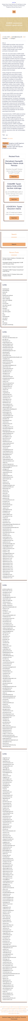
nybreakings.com (7, 956)
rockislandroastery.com (8, 986)
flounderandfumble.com (8, 892)
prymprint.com (6, 501)
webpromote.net (7, 680)
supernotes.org (6, 483)
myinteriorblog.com (7, 934)
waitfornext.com (7, 908)
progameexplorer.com (8, 985)
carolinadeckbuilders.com (9, 629)
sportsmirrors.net (7, 438)
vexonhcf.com (6, 613)
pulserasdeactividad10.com (9, 727)
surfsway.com (6, 824)
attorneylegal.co (7, 446)
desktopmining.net (7, 730)
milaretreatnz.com (7, 646)
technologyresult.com (8, 811)
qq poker (7, 1011)
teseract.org (5, 923)
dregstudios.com (7, 654)
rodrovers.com (6, 834)
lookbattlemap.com (7, 386)
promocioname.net (7, 664)
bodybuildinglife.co (7, 467)
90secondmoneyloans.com (9, 831)
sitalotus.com (6, 482)
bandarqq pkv (6, 289)
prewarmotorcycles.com (8, 618)
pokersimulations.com (8, 858)
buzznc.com (5, 977)
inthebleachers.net (7, 732)
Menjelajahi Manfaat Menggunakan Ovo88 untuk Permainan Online (13, 263)
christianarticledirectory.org (9, 745)
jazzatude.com (6, 639)
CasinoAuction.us (7, 707)
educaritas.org (6, 784)
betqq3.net (5, 704)
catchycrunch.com (7, 775)
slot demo (5, 318)
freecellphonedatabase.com (9, 365)
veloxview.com (6, 573)
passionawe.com (7, 522)
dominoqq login (15, 1007)
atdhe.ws (5, 693)
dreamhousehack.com (8, 964)
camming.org (6, 767)
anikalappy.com (6, 884)
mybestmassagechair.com (9, 698)
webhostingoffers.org (8, 813)
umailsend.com (6, 380)
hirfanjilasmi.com (6, 511)
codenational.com (7, 983)
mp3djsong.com (6, 595)
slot (7, 135)
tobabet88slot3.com (8, 547)
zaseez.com (5, 774)
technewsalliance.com (8, 899)
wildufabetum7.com (7, 577)
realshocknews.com (7, 472)
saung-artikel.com (7, 401)
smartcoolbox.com (7, 537)
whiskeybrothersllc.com (8, 576)
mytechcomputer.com (8, 994)
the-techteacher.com (8, 965)
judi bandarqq (6, 290)
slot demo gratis (7, 311)
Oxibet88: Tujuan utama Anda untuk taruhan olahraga (14, 186)
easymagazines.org (7, 509)
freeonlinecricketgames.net (9, 667)
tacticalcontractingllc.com (9, 543)
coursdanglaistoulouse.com (9, 597)
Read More (14, 176)
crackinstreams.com (7, 847)
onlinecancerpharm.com (8, 461)
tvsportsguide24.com (8, 451)
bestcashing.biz (6, 668)
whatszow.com (6, 814)
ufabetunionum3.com (8, 870)
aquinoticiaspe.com (7, 407)
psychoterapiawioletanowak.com (11, 527)
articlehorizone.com (7, 840)
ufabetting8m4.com (7, 868)
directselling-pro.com (8, 988)
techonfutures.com (7, 943)
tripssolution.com (7, 836)
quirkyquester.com (7, 530)
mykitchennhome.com (8, 711)
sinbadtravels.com (7, 371)
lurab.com (5, 991)
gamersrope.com (7, 367)
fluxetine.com (6, 701)
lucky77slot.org (6, 456)
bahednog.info (6, 352)
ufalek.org (5, 462)
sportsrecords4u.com (8, 865)
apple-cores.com (7, 725)
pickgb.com (5, 474)
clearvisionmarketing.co (8, 910)
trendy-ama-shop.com (8, 925)
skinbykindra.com (7, 980)
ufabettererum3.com (8, 555)
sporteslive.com (6, 430)
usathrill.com (6, 949)
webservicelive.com (7, 999)
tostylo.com (5, 391)
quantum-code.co (7, 912)
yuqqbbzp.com (6, 842)
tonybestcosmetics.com (8, 975)
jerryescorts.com (7, 444)
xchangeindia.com (7, 960)
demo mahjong (6, 298)
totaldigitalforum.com (8, 970)
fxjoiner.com (5, 978)
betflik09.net (6, 787)
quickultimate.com (7, 529)
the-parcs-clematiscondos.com (10, 337)
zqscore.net (5, 490)
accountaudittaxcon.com (8, 500)
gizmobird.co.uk (6, 594)
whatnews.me (6, 913)
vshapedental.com (7, 951)
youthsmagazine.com (8, 417)
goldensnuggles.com (8, 384)
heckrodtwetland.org (8, 694)
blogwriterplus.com (7, 342)
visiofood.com (6, 928)
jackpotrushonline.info (8, 362)
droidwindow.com (7, 930)
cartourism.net (6, 723)
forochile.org (6, 659)
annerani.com (6, 638)
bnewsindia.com (6, 936)
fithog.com (5, 685)
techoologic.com (7, 944)
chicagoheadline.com (8, 766)
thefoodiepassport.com (8, 714)
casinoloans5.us (6, 706)
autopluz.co (5, 610)
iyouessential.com (7, 803)
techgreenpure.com (7, 819)
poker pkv (5, 292)
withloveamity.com (7, 805)
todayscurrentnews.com (8, 548)
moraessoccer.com (7, 657)
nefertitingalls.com (7, 779)
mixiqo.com (5, 517)
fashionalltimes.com (7, 969)
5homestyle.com (7, 746)
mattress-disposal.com (8, 464)
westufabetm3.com (7, 574)
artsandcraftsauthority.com (9, 998)
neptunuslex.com (7, 599)
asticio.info (5, 493)
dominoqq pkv (6, 316)
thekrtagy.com (6, 959)
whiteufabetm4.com (7, 883)
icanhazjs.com (6, 719)
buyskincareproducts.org (8, 735)
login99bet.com (6, 761)
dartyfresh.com (6, 793)
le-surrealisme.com (7, 623)
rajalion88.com (6, 769)
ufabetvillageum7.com (8, 874)
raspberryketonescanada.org (9, 946)
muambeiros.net (6, 673)
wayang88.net (6, 879)
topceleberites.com (7, 866)
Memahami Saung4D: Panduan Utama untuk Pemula (14, 163)
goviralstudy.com (7, 722)
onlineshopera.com (7, 792)
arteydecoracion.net (7, 683)
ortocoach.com (6, 521)
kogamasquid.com (7, 738)
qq (3, 321)
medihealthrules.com (8, 947)
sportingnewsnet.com (8, 427)
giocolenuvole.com (7, 801)
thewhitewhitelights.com (9, 691)
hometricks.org (6, 513)
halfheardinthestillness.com (9, 696)
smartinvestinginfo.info (8, 897)
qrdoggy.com (6, 469)
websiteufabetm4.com (8, 881)
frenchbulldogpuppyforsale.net (10, 736)
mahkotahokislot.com (8, 459)
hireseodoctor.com (7, 852)
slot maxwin (9, 1010)
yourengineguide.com (8, 954)
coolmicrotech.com (7, 962)
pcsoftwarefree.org (7, 797)
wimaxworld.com (7, 665)
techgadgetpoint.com (8, 449)
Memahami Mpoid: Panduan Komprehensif (13, 267)
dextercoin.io (6, 743)
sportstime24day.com (8, 428)
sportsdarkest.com (7, 420)
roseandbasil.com (7, 689)
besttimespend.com (7, 504)
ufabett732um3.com (8, 904)
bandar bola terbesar (8, 295)
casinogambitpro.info (8, 346)
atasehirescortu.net (7, 441)
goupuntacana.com (7, 771)
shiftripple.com (6, 534)
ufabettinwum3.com (7, 561)
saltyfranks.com (6, 636)
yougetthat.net (6, 393)
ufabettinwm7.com (7, 560)
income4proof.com (7, 782)
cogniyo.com (6, 508)
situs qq (4, 302)
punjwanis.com (6, 336)
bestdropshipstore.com (8, 821)
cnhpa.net (5, 480)
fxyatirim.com (6, 808)
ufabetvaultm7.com (7, 873)
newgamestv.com (7, 435)
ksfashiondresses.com (8, 477)
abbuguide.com (6, 810)
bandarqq (5, 319)
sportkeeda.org (6, 503)
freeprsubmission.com (8, 931)
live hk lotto (5, 303)
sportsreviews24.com (8, 453)
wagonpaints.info (7, 907)
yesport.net (5, 389)
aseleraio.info (6, 492)
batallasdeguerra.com (8, 652)
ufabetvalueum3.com (8, 871)
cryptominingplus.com (8, 406)
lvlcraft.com (5, 829)
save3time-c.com (7, 612)
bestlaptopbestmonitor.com (9, 686)
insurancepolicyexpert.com (9, 626)
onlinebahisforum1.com (8, 764)
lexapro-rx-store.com (8, 733)
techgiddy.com (6, 359)
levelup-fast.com (7, 855)
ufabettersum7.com (7, 558)
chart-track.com (6, 660)
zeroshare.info (6, 642)
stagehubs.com (6, 758)
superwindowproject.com (9, 715)
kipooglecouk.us (6, 709)
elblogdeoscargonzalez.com (9, 678)
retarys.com (5, 381)
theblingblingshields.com (9, 431)
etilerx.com (5, 889)
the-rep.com (6, 634)
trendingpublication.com (8, 553)
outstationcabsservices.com (9, 957)
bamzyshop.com (6, 939)
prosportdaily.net (7, 920)
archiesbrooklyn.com (7, 672)
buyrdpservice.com (7, 388)
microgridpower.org (7, 516)
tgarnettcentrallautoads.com (10, 607)
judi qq (4, 293)
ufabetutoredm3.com (8, 568)
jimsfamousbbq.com (7, 589)
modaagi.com (6, 647)
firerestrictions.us (7, 670)
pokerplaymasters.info (8, 347)
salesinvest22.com (7, 921)
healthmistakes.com (7, 475)
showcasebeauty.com (8, 625)
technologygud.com (7, 470)
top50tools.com (6, 633)
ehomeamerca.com (7, 816)
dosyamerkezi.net (7, 621)
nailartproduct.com (7, 826)
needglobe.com (6, 519)
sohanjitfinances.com (7, 539)
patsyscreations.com (7, 780)
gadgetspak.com (7, 848)
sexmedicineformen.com (8, 532)
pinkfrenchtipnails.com (8, 433)
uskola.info (5, 905)
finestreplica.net (6, 891)
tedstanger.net (6, 902)
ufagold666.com (6, 933)
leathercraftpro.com (7, 514)
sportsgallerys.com (7, 436)
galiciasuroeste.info (7, 651)
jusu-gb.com (5, 339)
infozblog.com (6, 675)
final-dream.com (6, 915)
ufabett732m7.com (7, 926)
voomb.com (5, 448)
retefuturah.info (6, 896)
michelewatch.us (7, 602)
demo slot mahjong (7, 300)
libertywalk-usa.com (7, 590)
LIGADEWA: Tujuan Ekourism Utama (14, 207)
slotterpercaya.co (7, 535)
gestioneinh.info (6, 918)
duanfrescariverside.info (8, 887)
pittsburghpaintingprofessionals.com (11, 524)
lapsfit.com (5, 853)
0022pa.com (6, 641)
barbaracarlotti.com (7, 728)
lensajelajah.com (6, 785)
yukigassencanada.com (8, 839)
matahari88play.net (7, 414)
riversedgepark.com (7, 772)
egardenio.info (6, 495)
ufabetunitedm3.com (8, 563)
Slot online (10, 138)
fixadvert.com (6, 608)
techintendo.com (7, 818)
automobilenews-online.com (9, 967)
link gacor (5, 308)
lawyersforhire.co (7, 410)
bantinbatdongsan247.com (9, 350)
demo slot (5, 306)
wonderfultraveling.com (8, 662)
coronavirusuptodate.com (9, 845)
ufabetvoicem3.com (7, 876)
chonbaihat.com (6, 676)
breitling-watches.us (7, 605)
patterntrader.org (7, 479)
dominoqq (5, 1008)
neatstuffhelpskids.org (8, 655)
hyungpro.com (6, 425)
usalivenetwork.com (7, 360)
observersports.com (7, 404)
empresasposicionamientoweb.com (11, 973)
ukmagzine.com (6, 373)
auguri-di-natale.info (7, 600)
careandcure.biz (6, 506)
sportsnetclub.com (7, 394)
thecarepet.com (6, 341)
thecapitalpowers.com (8, 545)
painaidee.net (6, 418)
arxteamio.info (6, 496)
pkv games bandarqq (18, 1010)
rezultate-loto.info (7, 861)
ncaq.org (5, 788)
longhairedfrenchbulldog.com (10, 409)
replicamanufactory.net (8, 860)
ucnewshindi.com (7, 363)
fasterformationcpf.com (8, 383)
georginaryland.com (7, 688)
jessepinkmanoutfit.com (8, 378)
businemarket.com (7, 412)
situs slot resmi (6, 297)
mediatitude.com (7, 616)
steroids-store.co (7, 681)
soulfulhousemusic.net (8, 540)
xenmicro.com (6, 790)
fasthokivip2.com (7, 402)
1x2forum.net (6, 759)
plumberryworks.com (8, 526)
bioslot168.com (6, 996)
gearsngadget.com (7, 850)
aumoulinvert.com (7, 712)
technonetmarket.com (8, 900)
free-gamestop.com (7, 370)
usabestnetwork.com (8, 376)
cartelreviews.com (7, 823)
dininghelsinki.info (7, 886)
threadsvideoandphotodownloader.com (12, 357)
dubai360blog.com (7, 454)
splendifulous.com (7, 863)
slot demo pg (6, 310)
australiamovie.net (7, 592)
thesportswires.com (7, 423)
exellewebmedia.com (8, 368)
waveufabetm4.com (7, 878)
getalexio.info (6, 498)
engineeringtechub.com (8, 443)
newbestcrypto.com (7, 396)
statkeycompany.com (8, 628)
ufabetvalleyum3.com (8, 571)
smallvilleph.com (7, 649)
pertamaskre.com (7, 355)
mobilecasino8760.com (8, 702)
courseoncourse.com (7, 349)
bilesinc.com (5, 644)
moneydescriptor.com (8, 415)
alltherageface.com (7, 982)
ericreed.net (5, 699)
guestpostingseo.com (8, 344)
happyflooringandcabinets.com (10, 466)
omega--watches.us (7, 603)
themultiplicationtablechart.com (10, 740)
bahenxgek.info (6, 354)
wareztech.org (6, 375)
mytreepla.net (6, 857)
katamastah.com (6, 488)
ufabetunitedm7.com (8, 564)
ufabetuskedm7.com (7, 566)
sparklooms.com (6, 542)
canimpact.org (6, 720)
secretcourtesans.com (8, 762)
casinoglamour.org (7, 741)
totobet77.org (6, 551)
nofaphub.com (6, 777)
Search (14, 234)
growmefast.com (7, 457)
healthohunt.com (7, 894)
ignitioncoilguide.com (8, 993)
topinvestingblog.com (8, 631)
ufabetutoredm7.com (8, 569)
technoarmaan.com (7, 972)
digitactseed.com (7, 827)
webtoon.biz (6, 422)
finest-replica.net (7, 917)
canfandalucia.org (7, 952)
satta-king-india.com (7, 837)
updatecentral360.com (8, 487)
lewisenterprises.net (7, 795)
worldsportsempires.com (9, 485)
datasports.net (6, 440)
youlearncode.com (7, 806)
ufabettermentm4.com (8, 556)
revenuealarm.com (7, 990)
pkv (3, 313)
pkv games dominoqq (8, 324)
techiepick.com (6, 938)
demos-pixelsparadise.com (9, 615)
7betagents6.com (7, 844)
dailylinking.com (6, 798)
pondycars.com (6, 941)
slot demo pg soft (7, 305)
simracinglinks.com (7, 620)
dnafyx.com (5, 800)
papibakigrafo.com (7, 717)
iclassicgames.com (7, 399)
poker (4, 315)
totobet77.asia (6, 550)
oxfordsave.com (6, 397)
